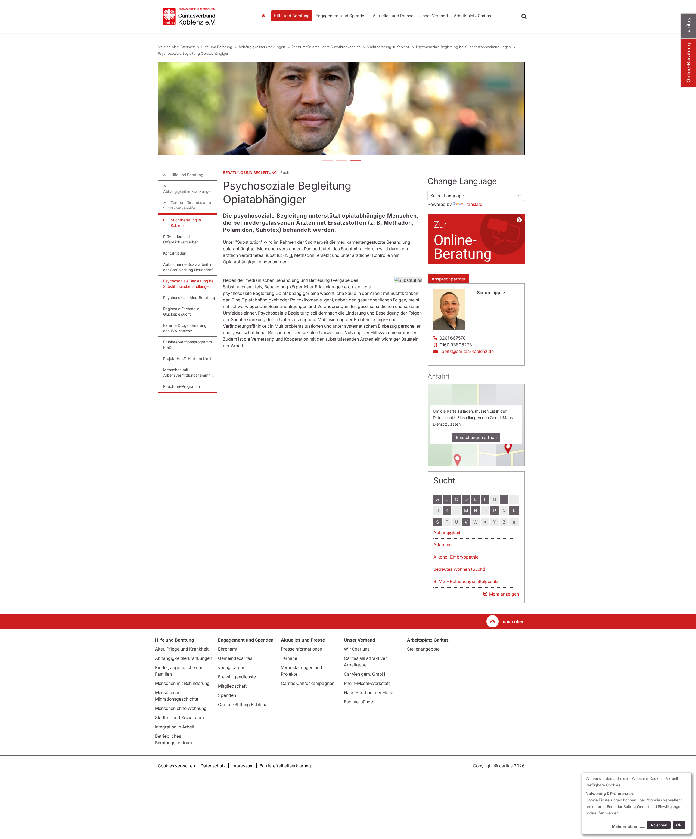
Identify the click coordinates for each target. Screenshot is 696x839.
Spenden (227, 695)
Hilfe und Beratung (292, 15)
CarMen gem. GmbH (364, 674)
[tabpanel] (341, 108)
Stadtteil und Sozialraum (179, 717)
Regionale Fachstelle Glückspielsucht (181, 311)
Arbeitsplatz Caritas (472, 15)
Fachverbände (358, 701)
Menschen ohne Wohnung (181, 708)
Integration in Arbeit (174, 727)
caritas (688, 26)
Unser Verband (434, 15)
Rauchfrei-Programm (181, 386)
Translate (473, 204)
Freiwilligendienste (237, 676)
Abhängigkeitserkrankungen (262, 47)
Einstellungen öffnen (476, 437)
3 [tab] (354, 161)
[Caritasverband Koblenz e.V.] (204, 16)
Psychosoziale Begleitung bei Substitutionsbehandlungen (464, 47)
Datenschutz (213, 765)
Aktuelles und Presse (393, 15)
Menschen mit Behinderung (182, 683)
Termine (289, 658)
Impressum (242, 765)
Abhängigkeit (446, 532)
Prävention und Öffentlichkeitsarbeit (181, 239)
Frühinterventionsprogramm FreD (187, 345)
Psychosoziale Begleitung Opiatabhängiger (193, 53)
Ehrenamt (227, 649)
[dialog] (636, 803)
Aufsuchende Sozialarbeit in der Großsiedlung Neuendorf (188, 267)
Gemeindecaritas (235, 658)
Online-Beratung (688, 63)
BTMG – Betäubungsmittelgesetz (466, 581)
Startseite (265, 16)
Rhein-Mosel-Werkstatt (367, 683)
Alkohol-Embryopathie (455, 557)
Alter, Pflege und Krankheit (182, 649)
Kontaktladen (174, 253)
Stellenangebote (423, 649)
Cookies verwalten (176, 765)
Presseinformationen (301, 649)
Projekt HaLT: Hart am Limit (187, 358)
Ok (678, 825)
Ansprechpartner (448, 279)
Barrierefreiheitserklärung (285, 765)
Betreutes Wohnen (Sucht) (459, 569)
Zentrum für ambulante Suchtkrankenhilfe (326, 47)
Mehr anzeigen (504, 594)
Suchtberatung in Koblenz (389, 47)
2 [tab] (341, 161)
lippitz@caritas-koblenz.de (466, 351)
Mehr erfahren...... (628, 826)
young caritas (231, 667)
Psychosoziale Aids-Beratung (189, 297)
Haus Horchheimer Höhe (368, 692)
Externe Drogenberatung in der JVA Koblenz (186, 328)
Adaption (442, 544)
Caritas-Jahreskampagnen (307, 683)
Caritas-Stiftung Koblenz (242, 704)
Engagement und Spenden (341, 15)
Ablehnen (659, 825)
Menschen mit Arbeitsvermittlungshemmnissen (190, 372)
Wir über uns (356, 649)
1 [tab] (327, 161)
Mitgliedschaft (232, 686)
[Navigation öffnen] (163, 220)
